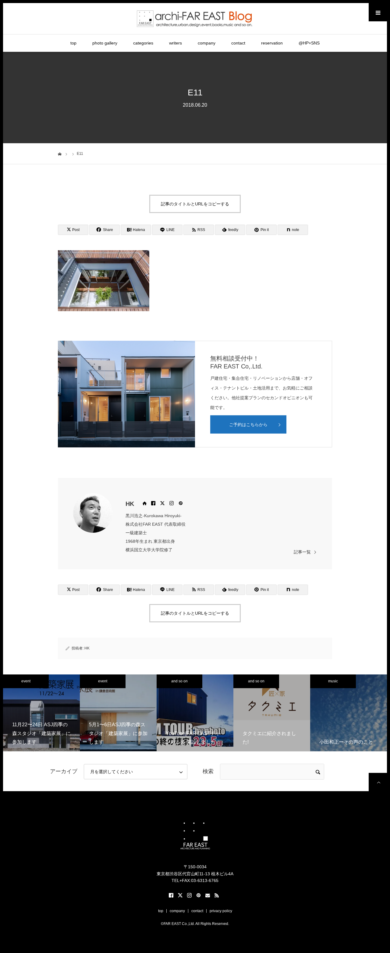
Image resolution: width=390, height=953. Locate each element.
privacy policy (221, 911)
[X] (162, 503)
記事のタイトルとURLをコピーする (195, 203)
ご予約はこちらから (248, 424)
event (25, 681)
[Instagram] (171, 503)
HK (130, 503)
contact (238, 43)
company (206, 43)
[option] (41, 712)
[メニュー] (378, 12)
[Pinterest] (180, 503)
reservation (272, 43)
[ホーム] (60, 153)
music (333, 681)
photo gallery (104, 43)
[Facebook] (153, 503)
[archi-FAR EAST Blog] (195, 18)
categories (143, 43)
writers (175, 43)
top (73, 43)
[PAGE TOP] (378, 782)
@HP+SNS (309, 43)
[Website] (144, 503)
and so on (179, 681)
